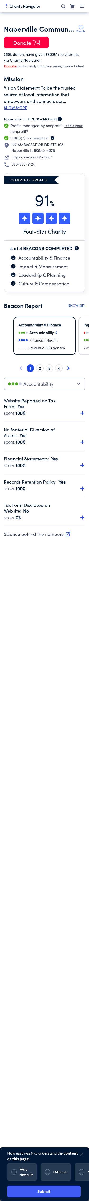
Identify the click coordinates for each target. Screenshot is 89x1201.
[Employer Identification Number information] (60, 119)
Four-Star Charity (44, 231)
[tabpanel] (44, 462)
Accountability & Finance (44, 258)
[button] (44, 404)
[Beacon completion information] (77, 248)
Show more (15, 107)
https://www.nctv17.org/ (31, 156)
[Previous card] (21, 368)
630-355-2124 (23, 164)
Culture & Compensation (44, 283)
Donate (10, 65)
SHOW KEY (76, 305)
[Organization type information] (52, 138)
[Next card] (68, 368)
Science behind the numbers (33, 534)
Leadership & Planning (42, 275)
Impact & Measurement (43, 266)
